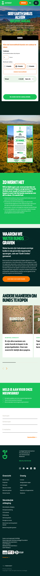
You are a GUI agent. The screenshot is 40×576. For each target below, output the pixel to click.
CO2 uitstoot (6, 512)
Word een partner (7, 490)
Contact (22, 480)
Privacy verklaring (7, 569)
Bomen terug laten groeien (9, 527)
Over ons (5, 485)
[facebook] (24, 468)
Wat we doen (6, 480)
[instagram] (20, 468)
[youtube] (27, 468)
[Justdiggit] (7, 3)
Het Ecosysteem (7, 517)
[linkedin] (31, 468)
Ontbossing (6, 515)
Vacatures (22, 493)
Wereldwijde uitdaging (8, 507)
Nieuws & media (7, 487)
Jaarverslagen (23, 485)
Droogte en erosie (7, 520)
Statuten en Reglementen (26, 490)
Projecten (5, 482)
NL (23, 460)
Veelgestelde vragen (25, 482)
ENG (20, 460)
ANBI (21, 487)
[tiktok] (35, 468)
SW (30, 460)
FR (27, 460)
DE (25, 460)
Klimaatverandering (8, 510)
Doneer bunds (6, 493)
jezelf (15, 191)
